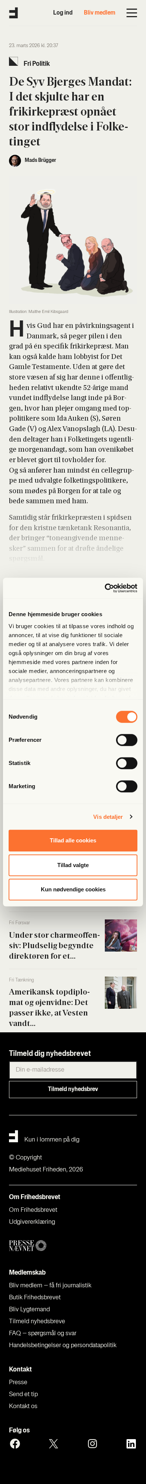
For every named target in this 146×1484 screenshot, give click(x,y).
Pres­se (18, 1382)
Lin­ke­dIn (131, 1444)
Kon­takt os (23, 1406)
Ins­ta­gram (92, 1444)
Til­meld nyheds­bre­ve (37, 1321)
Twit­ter (54, 1444)
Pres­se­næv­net (73, 1246)
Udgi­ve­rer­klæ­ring (32, 1222)
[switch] (126, 740)
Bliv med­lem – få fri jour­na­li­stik (50, 1285)
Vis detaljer (108, 817)
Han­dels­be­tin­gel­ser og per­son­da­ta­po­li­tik (62, 1345)
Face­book (15, 1444)
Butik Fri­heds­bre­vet (35, 1297)
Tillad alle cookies (73, 840)
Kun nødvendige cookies (73, 889)
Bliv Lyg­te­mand (29, 1309)
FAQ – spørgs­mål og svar (42, 1333)
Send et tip (23, 1394)
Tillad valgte (73, 865)
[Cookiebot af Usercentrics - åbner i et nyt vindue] (105, 588)
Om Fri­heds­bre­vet (33, 1210)
